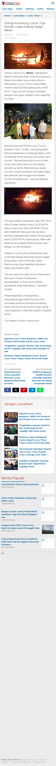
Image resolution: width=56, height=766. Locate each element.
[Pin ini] (24, 390)
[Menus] (53, 3)
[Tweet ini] (15, 390)
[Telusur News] (11, 3)
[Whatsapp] (40, 390)
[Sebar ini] (7, 390)
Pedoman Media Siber (21, 762)
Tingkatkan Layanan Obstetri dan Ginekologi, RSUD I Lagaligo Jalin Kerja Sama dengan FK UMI (28, 349)
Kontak (42, 760)
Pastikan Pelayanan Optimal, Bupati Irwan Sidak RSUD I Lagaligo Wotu (34, 464)
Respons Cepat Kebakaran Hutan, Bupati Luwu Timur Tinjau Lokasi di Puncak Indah (34, 440)
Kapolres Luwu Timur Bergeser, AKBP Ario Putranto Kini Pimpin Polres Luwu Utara (34, 416)
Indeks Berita (40, 762)
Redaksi (4, 762)
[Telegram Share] (32, 390)
